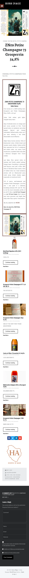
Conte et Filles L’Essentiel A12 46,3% (13, 353)
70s (12, 475)
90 (14, 475)
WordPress (13, 572)
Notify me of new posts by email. (11, 552)
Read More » (6, 266)
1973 (8, 475)
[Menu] (2, 6)
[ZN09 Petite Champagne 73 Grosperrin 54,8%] (14, 10)
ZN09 (17, 478)
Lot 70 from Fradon (11, 194)
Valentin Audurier (11, 472)
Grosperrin (17, 477)
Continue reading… (11, 261)
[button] (9, 438)
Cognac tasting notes (9, 41)
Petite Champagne (22, 41)
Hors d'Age (15, 570)
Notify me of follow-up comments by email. (14, 549)
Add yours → (5, 497)
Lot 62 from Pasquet (19, 192)
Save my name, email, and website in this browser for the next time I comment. (13, 544)
